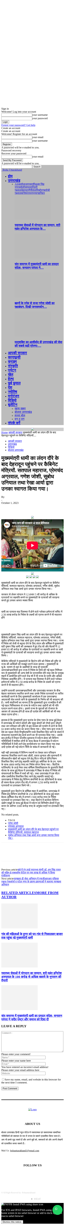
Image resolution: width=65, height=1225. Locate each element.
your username (40, 114)
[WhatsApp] (42, 508)
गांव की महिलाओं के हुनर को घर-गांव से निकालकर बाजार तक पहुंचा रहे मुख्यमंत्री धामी (32, 935)
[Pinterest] (30, 508)
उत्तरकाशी (30, 184)
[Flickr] (32, 1174)
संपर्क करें (14, 423)
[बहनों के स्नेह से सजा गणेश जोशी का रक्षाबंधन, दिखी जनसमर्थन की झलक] (33, 296)
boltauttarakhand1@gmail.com (24, 1150)
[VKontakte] (49, 1174)
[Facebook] (6, 508)
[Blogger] (15, 1174)
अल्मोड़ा (21, 184)
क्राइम (12, 361)
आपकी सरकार (17, 353)
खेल (10, 374)
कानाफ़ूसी (14, 357)
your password (40, 118)
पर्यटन (12, 370)
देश (10, 387)
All (16, 184)
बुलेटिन (12, 405)
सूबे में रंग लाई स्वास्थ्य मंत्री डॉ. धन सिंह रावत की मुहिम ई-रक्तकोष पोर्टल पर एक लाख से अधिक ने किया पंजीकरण (31, 872)
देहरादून (25, 190)
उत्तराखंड (14, 180)
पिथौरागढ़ (41, 190)
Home (4, 432)
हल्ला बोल (20, 415)
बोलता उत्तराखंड (23, 412)
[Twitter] (18, 508)
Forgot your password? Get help (18, 125)
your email (37, 137)
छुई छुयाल (14, 383)
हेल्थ (11, 379)
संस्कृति (13, 366)
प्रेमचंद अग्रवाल (16, 826)
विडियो (12, 400)
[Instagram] (41, 1174)
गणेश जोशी (13, 823)
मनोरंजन (13, 396)
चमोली (22, 187)
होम (10, 176)
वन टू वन (19, 419)
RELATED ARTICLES (18, 893)
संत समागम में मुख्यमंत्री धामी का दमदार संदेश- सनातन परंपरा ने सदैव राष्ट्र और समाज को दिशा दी (31, 1017)
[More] (55, 507)
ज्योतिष (12, 392)
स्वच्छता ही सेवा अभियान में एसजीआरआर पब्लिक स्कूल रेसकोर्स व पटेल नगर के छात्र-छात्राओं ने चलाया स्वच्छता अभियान (31, 881)
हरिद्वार (41, 193)
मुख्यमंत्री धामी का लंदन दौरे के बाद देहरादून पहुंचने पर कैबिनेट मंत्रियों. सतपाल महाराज (33, 831)
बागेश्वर (24, 193)
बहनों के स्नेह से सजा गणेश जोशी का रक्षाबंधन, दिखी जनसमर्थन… (34, 305)
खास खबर (20, 408)
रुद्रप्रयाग (33, 193)
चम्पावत (28, 187)
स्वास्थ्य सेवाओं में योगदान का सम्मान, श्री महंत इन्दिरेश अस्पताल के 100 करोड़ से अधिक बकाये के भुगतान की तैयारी (31, 976)
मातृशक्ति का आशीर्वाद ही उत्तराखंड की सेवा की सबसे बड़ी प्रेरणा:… (38, 343)
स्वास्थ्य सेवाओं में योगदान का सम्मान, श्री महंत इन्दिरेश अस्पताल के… (37, 226)
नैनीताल (32, 190)
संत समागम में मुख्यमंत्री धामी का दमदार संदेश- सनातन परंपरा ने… (37, 265)
